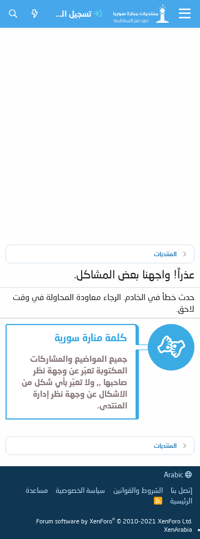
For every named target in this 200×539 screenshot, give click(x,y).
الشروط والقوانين (138, 490)
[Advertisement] (100, 133)
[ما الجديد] (35, 13)
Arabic (174, 474)
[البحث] (13, 13)
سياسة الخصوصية (80, 490)
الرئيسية (181, 500)
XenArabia (178, 529)
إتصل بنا (181, 490)
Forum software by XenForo (114, 521)
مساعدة (37, 490)
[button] (185, 14)
